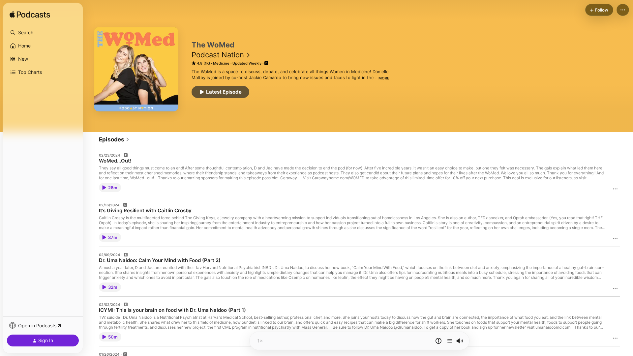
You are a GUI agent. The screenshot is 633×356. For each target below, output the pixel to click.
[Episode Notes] (438, 340)
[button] (42, 32)
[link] (114, 139)
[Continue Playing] (449, 340)
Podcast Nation (218, 54)
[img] (30, 15)
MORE (383, 78)
